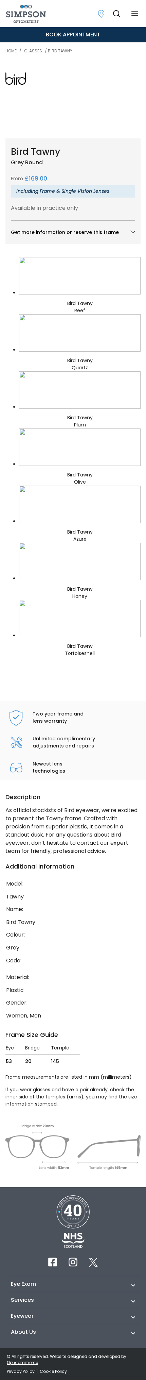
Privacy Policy (21, 1371)
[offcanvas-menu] (135, 14)
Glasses (33, 51)
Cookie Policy (53, 1371)
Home (11, 51)
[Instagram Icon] (73, 1261)
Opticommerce (22, 1362)
